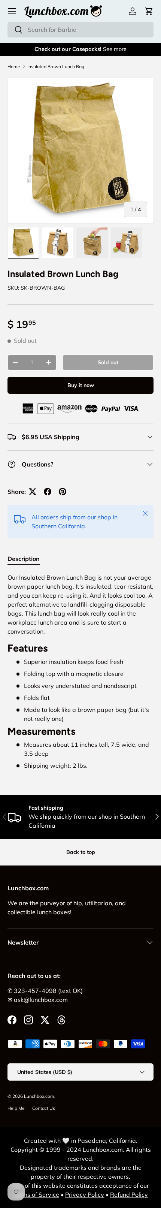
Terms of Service (36, 1194)
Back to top (80, 852)
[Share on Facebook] (47, 491)
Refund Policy (129, 1194)
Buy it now (80, 385)
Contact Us (43, 1108)
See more (115, 49)
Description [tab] (23, 558)
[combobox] (80, 29)
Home (13, 66)
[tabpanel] (80, 671)
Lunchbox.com (39, 1096)
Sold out (108, 362)
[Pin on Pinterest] (62, 491)
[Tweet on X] (32, 491)
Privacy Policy (84, 1194)
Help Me (16, 1108)
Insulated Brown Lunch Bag (55, 66)
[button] (149, 11)
